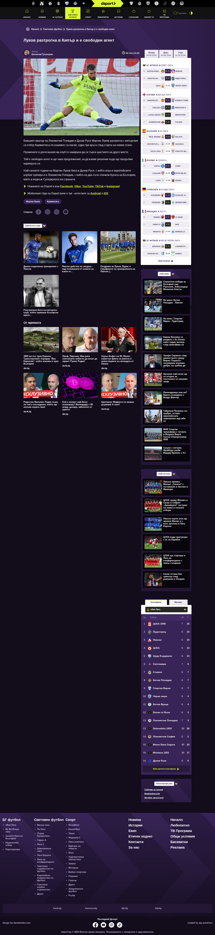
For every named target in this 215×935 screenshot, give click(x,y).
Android (95, 193)
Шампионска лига (44, 849)
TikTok (99, 186)
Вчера (151, 54)
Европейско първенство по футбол (45, 878)
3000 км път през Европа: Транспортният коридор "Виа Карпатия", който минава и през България (41, 360)
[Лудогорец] (33, 3)
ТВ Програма (164, 16)
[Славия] (140, 3)
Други (40, 894)
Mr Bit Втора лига (163, 240)
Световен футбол (72, 16)
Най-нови (164, 274)
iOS (106, 193)
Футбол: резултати (153, 798)
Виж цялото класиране (164, 769)
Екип (132, 831)
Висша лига (158, 95)
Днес (166, 54)
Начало (26, 17)
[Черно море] (148, 3)
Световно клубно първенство (43, 887)
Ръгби (72, 895)
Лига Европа (44, 855)
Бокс (71, 852)
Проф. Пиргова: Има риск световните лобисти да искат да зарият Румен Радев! (79, 358)
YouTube (88, 186)
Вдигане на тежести (74, 847)
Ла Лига (157, 131)
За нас (133, 847)
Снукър (73, 880)
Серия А (156, 160)
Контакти (135, 842)
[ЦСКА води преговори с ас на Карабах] (165, 542)
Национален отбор (12, 843)
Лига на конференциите (45, 860)
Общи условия (182, 836)
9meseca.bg (91, 908)
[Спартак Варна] (131, 3)
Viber (77, 186)
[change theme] (191, 13)
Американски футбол (76, 890)
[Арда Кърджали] (67, 3)
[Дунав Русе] (165, 3)
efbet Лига (159, 65)
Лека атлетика (76, 842)
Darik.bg (57, 908)
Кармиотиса (53, 201)
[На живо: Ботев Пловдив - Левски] (165, 305)
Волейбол (74, 825)
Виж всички (164, 261)
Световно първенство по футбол (45, 868)
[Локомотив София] (182, 3)
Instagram (112, 186)
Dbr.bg (158, 908)
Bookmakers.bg (152, 794)
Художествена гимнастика (76, 858)
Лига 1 (156, 211)
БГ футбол (57, 17)
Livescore (134, 17)
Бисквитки (179, 842)
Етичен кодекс (140, 836)
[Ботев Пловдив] (75, 4)
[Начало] (28, 29)
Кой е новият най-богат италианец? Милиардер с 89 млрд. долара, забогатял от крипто (77, 406)
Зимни (72, 863)
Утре (180, 54)
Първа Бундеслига (43, 834)
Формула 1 (74, 837)
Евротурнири (13, 849)
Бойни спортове (77, 872)
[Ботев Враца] (156, 3)
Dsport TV (149, 17)
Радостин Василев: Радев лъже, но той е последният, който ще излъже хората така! (41, 404)
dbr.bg (26, 368)
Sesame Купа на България (14, 837)
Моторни (73, 868)
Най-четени (164, 474)
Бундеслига (160, 189)
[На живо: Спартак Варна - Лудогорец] (165, 324)
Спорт (88, 17)
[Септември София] (84, 3)
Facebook (66, 186)
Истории (118, 17)
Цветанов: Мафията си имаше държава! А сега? (117, 403)
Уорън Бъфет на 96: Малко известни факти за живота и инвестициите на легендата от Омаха (117, 360)
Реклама (177, 847)
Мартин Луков (33, 201)
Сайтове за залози (153, 790)
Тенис (72, 833)
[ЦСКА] (50, 3)
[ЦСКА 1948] (58, 3)
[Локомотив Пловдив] (173, 3)
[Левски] (42, 3)
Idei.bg (125, 908)
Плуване (73, 876)
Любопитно (103, 17)
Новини (42, 17)
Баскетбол (74, 829)
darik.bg (66, 366)
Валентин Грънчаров (42, 54)
